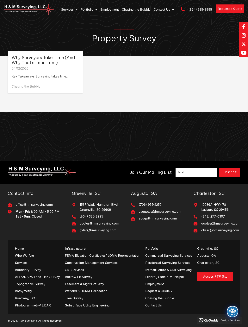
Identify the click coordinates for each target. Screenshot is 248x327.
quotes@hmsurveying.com (99, 223)
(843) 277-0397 (213, 216)
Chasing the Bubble (26, 86)
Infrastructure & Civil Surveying (168, 270)
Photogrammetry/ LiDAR (33, 305)
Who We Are (24, 255)
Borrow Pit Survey (78, 277)
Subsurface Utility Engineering (87, 305)
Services (21, 263)
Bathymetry (23, 291)
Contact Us (153, 305)
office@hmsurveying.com (34, 205)
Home (19, 248)
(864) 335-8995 (200, 9)
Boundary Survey (28, 270)
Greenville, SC (207, 248)
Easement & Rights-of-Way (84, 284)
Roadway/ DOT (26, 298)
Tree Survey (74, 298)
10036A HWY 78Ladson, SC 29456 (215, 207)
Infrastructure (75, 248)
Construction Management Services (91, 263)
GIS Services (74, 270)
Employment (154, 284)
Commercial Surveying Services (168, 255)
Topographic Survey (30, 284)
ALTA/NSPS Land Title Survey (37, 277)
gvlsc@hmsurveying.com (98, 230)
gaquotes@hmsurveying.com (160, 211)
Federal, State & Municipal (164, 277)
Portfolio (151, 248)
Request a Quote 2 (158, 291)
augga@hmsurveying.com (158, 218)
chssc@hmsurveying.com (220, 230)
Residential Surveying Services (167, 263)
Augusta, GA (206, 255)
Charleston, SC (208, 263)
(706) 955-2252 (150, 205)
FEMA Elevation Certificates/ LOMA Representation (102, 255)
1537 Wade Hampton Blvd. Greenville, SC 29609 (99, 207)
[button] (230, 8)
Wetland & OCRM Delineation (86, 291)
